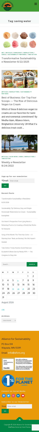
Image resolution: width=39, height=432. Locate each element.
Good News (13, 156)
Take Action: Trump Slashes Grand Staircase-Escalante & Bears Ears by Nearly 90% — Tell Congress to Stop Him (17, 251)
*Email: (5, 180)
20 (18, 289)
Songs (4, 54)
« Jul (3, 309)
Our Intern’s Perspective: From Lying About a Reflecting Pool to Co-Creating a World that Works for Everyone (19, 225)
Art (3, 52)
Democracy (18, 52)
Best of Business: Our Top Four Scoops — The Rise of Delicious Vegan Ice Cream (19, 101)
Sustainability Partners (17, 54)
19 (13, 289)
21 (23, 289)
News (21, 156)
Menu (35, 3)
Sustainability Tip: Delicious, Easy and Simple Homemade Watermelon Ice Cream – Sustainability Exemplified (19, 211)
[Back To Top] (19, 420)
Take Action (32, 54)
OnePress (11, 427)
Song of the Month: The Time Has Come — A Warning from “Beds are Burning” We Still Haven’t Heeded (18, 238)
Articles (9, 52)
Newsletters (28, 52)
